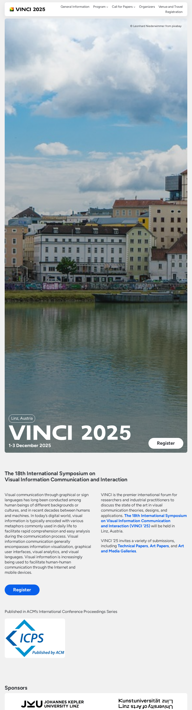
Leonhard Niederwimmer (149, 26)
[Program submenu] (107, 7)
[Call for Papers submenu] (134, 7)
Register (166, 443)
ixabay (177, 26)
